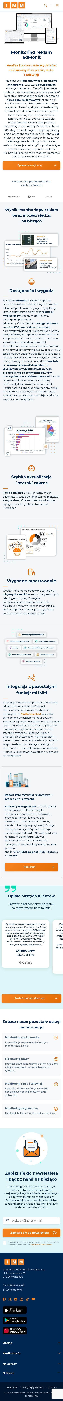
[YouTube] (33, 1299)
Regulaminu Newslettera (41, 1245)
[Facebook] (4, 1299)
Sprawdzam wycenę (30, 165)
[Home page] (14, 5)
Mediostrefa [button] (12, 1353)
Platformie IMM (31, 714)
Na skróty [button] (10, 1364)
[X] (10, 1299)
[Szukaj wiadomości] (45, 5)
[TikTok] (27, 1299)
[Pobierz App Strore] (15, 1310)
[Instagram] (21, 1299)
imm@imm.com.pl (14, 1285)
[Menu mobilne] (57, 5)
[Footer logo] (14, 1261)
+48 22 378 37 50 (14, 1290)
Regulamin (12, 1387)
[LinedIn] (15, 1299)
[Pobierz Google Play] (15, 1320)
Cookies (53, 1387)
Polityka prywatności (33, 1387)
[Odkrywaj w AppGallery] (15, 1330)
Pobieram (29, 866)
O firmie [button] (8, 1373)
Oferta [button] (7, 1343)
